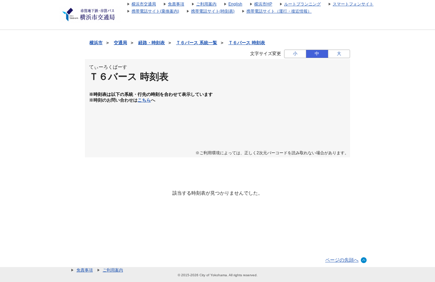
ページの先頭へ (342, 260)
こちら (144, 100)
